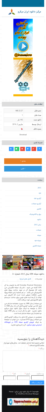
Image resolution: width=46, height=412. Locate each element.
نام (14, 374)
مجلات (38, 230)
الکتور (39, 209)
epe (40, 193)
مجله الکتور (37, 246)
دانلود (39, 219)
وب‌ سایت (40, 374)
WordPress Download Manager (28, 394)
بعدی (23, 161)
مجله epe (38, 240)
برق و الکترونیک (35, 214)
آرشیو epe (37, 198)
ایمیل (27, 374)
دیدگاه (41, 349)
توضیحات (38, 279)
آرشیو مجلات (36, 204)
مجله (39, 235)
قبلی (23, 168)
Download (23, 135)
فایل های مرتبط (25, 279)
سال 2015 (37, 225)
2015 (39, 188)
